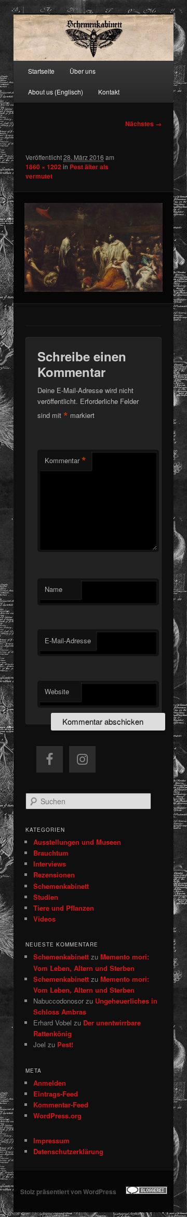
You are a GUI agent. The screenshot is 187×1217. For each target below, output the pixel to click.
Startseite (41, 70)
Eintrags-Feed (55, 1094)
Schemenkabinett (61, 886)
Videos (44, 919)
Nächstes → (143, 123)
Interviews (49, 864)
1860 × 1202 (43, 166)
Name (53, 589)
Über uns (83, 70)
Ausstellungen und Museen (77, 842)
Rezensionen (54, 875)
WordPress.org (57, 1115)
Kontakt (108, 91)
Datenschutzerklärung (68, 1151)
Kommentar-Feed (60, 1105)
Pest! (65, 1044)
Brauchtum (51, 853)
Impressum (51, 1140)
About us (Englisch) (55, 91)
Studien (45, 897)
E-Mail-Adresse (68, 640)
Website (57, 691)
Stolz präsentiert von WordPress (68, 1191)
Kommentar (65, 460)
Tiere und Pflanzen (63, 908)
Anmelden (49, 1083)
